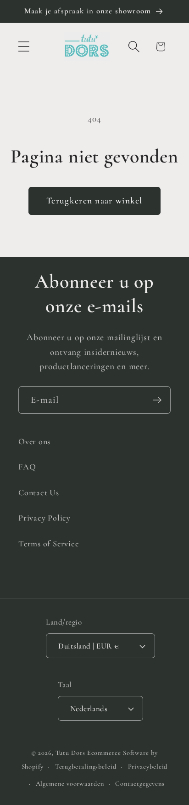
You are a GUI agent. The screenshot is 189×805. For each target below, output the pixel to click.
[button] (24, 47)
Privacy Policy (44, 518)
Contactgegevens (140, 784)
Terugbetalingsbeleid (86, 766)
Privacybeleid (148, 766)
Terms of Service (48, 544)
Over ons (34, 441)
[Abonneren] (157, 400)
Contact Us (38, 492)
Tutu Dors (70, 753)
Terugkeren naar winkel (94, 200)
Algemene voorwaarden (70, 784)
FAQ (27, 467)
